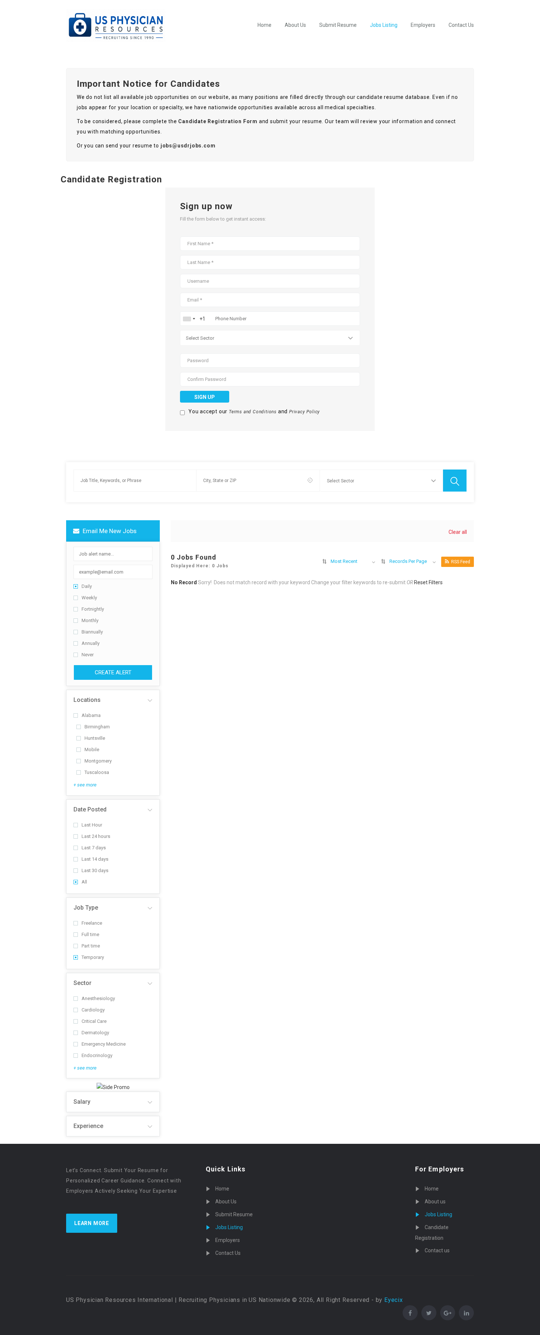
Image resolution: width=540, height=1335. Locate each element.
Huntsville (94, 738)
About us (435, 1201)
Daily (87, 586)
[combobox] (188, 319)
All (84, 882)
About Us (295, 25)
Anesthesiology (98, 998)
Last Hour (92, 825)
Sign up (204, 397)
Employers (423, 25)
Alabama (91, 715)
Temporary (93, 957)
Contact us (437, 1250)
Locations (87, 699)
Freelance (92, 923)
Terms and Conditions (253, 411)
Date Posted (90, 809)
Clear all (458, 532)
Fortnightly (93, 609)
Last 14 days (95, 859)
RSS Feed (460, 561)
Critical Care (94, 1021)
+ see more (85, 785)
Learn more (91, 1223)
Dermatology (95, 1032)
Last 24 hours (96, 836)
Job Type (85, 907)
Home (264, 25)
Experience (88, 1125)
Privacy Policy (304, 411)
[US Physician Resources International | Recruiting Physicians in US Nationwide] (115, 25)
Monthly (90, 620)
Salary (81, 1101)
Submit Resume (338, 25)
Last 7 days (94, 847)
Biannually (92, 632)
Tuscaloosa (96, 772)
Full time (90, 934)
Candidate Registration (432, 1232)
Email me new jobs (109, 531)
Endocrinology (97, 1055)
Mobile (91, 749)
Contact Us (461, 25)
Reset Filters (428, 582)
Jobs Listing (383, 25)
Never (88, 654)
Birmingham (97, 726)
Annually (91, 643)
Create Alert (113, 672)
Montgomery (98, 761)
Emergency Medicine (104, 1044)
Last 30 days (95, 870)
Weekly (89, 597)
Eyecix (393, 1299)
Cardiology (93, 1010)
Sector (82, 982)
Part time (91, 946)
